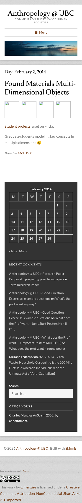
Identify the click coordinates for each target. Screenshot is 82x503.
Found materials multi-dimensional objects (40, 88)
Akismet (26, 471)
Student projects (18, 126)
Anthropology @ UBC (41, 13)
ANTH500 (25, 153)
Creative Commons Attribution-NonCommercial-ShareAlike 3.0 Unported (40, 493)
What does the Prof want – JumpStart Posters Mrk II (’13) (39, 323)
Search (14, 386)
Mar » (23, 251)
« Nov (13, 251)
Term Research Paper (24, 285)
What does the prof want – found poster (37, 348)
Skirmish (71, 448)
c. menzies (28, 487)
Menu (43, 32)
